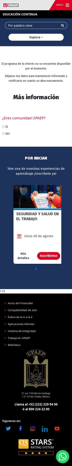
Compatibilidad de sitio (22, 310)
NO (7, 134)
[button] (32, 268)
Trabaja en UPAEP (19, 338)
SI (6, 127)
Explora (34, 37)
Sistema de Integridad (22, 331)
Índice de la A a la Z (20, 317)
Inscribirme (46, 256)
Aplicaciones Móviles (21, 324)
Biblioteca (14, 345)
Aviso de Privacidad (20, 303)
